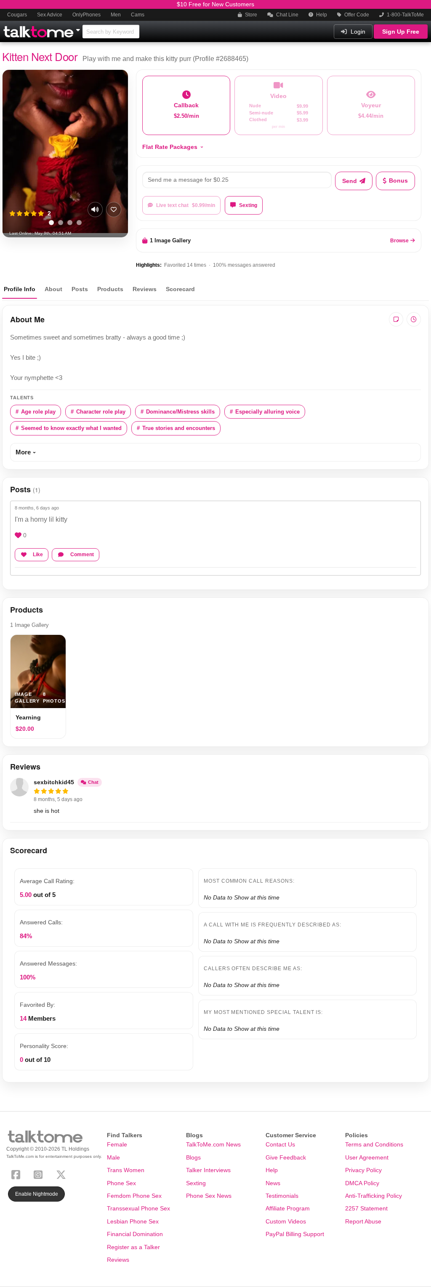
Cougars (17, 15)
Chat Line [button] (286, 15)
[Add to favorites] (113, 209)
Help (321, 15)
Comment (82, 554)
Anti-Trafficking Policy (373, 1195)
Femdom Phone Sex (134, 1195)
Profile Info (19, 289)
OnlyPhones (86, 15)
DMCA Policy (362, 1183)
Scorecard (180, 289)
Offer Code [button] (356, 15)
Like (38, 554)
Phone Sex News (208, 1195)
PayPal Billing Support (295, 1234)
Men (116, 15)
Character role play (100, 412)
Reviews (145, 289)
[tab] (51, 222)
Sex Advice (49, 15)
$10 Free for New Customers (215, 4)
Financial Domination (135, 1234)
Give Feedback (286, 1157)
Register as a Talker (133, 1247)
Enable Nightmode (36, 1194)
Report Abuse (363, 1221)
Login (357, 31)
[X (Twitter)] (62, 1174)
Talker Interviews (208, 1170)
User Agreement (366, 1157)
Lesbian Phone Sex (133, 1221)
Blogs (193, 1157)
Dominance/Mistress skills (180, 412)
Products (110, 289)
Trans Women (125, 1170)
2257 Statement (366, 1208)
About (53, 289)
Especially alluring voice (267, 412)
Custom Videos (286, 1221)
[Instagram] (40, 1174)
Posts (80, 289)
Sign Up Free (400, 31)
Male (113, 1157)
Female (117, 1144)
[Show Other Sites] (79, 28)
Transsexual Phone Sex (138, 1208)
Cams (137, 15)
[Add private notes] (396, 319)
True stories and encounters (178, 428)
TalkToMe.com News (213, 1144)
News (273, 1183)
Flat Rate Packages (169, 146)
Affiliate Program (288, 1208)
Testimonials (282, 1195)
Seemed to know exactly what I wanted (71, 428)
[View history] (414, 319)
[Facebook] (17, 1174)
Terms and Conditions (374, 1144)
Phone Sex (121, 1183)
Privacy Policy (363, 1170)
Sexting (248, 205)
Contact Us (280, 1144)
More (23, 452)
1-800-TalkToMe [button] (405, 15)
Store (250, 15)
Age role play (38, 412)
